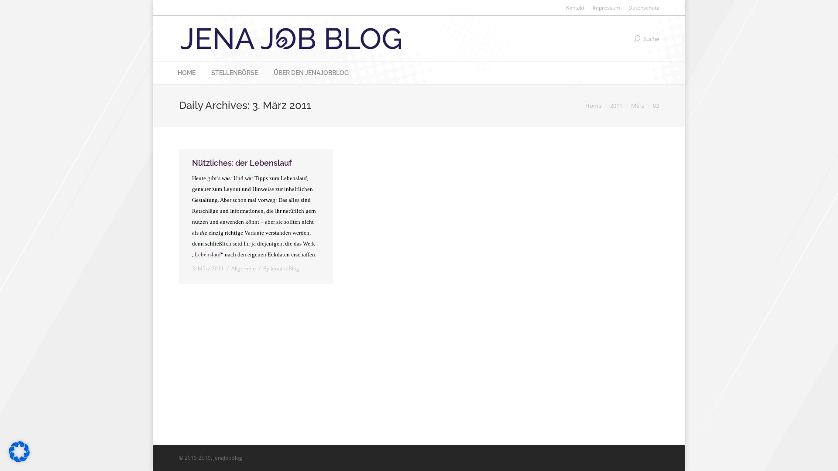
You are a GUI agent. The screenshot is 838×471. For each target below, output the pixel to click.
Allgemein (243, 268)
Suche (651, 39)
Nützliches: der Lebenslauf (242, 162)
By (281, 268)
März (637, 105)
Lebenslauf (208, 254)
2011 (616, 105)
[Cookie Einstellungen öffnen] (19, 460)
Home (593, 105)
